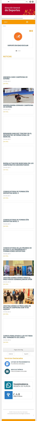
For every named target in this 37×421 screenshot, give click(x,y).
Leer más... (6, 83)
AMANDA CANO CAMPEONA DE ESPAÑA (15, 78)
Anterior (11, 354)
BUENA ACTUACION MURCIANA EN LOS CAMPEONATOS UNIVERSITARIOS (18, 164)
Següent (26, 354)
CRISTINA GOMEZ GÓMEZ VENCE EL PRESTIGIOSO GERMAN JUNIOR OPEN (17, 278)
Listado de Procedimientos (20, 362)
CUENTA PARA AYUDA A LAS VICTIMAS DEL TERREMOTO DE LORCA (18, 336)
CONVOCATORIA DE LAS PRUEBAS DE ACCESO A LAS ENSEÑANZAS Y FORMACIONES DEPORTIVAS (17, 249)
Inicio (4, 26)
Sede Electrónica (17, 369)
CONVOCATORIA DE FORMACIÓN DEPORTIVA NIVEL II (16, 192)
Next (32, 31)
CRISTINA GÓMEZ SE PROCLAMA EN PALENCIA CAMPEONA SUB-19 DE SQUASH (17, 307)
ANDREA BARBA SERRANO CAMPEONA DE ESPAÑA (18, 106)
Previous (30, 31)
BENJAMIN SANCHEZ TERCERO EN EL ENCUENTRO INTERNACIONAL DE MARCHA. (17, 135)
